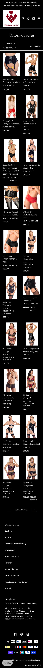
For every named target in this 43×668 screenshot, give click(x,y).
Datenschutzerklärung (15, 544)
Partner (8, 563)
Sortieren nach (9, 44)
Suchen (8, 531)
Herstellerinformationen (16, 582)
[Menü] (38, 18)
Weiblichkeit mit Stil (16, 660)
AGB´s (8, 537)
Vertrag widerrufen (33, 665)
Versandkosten (12, 569)
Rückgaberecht (12, 556)
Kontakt (8, 588)
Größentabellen (12, 575)
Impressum (10, 550)
